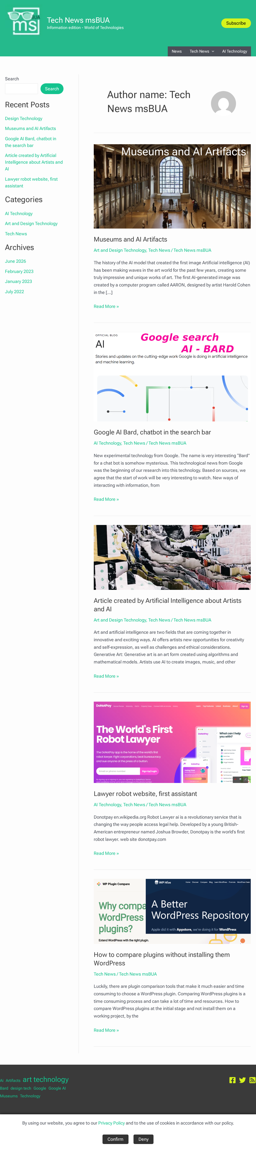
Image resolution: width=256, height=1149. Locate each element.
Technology (30, 1096)
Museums (9, 1096)
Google (40, 1088)
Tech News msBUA (78, 20)
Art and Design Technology (31, 223)
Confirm (116, 1139)
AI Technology (234, 51)
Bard (4, 1088)
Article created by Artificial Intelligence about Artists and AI (34, 162)
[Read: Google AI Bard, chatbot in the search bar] (172, 376)
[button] (236, 23)
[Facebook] (232, 1080)
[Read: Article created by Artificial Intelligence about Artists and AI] (172, 556)
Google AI (57, 1088)
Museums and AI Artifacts (30, 128)
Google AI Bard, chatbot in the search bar (152, 432)
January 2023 (18, 281)
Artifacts (13, 1080)
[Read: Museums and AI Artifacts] (172, 186)
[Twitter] (242, 1080)
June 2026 (15, 261)
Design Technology (23, 118)
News (177, 51)
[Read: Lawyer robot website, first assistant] (172, 742)
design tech (20, 1088)
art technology (45, 1079)
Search (12, 78)
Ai (2, 1080)
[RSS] (252, 1080)
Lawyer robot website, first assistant (145, 793)
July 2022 (14, 291)
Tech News (199, 51)
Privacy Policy (111, 1123)
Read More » (106, 306)
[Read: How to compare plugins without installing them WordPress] (172, 910)
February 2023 (19, 271)
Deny (143, 1139)
